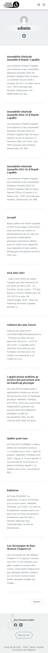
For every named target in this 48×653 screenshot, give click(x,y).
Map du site (24, 635)
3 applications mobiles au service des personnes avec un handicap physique (23, 380)
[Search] (39, 4)
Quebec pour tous (17, 438)
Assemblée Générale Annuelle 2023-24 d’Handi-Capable (23, 169)
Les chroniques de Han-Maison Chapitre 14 (21, 547)
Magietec (31, 649)
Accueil (11, 217)
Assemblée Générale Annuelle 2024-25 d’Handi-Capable (23, 114)
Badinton (13, 490)
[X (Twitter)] (21, 625)
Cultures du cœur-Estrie (21, 324)
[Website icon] (24, 36)
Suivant (36, 602)
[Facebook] (15, 625)
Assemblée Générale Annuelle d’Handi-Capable (23, 58)
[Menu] (44, 4)
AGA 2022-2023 (16, 272)
